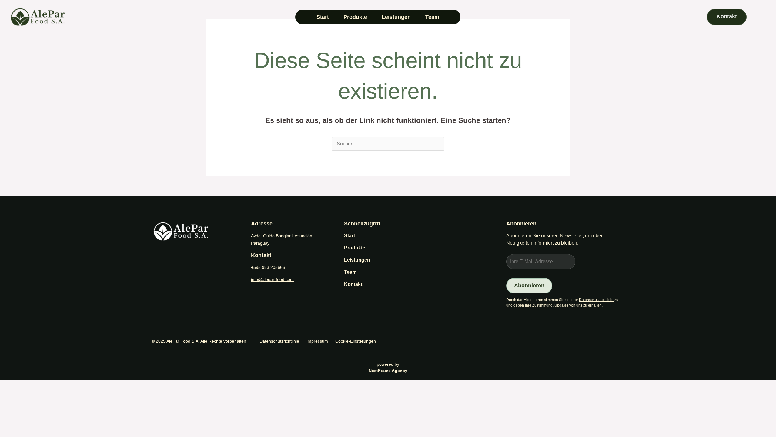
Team (432, 17)
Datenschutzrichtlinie (596, 300)
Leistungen (396, 17)
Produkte (355, 17)
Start (322, 17)
